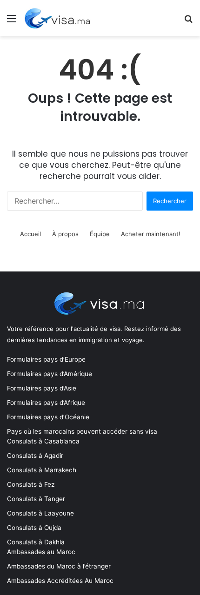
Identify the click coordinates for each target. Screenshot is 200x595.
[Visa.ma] (58, 18)
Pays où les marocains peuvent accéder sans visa (82, 431)
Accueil (30, 234)
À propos (65, 234)
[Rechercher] (188, 21)
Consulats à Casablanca (43, 441)
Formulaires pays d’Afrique (46, 402)
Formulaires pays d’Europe (46, 359)
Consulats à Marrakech (41, 470)
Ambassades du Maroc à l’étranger (59, 566)
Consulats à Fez (30, 484)
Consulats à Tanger (36, 498)
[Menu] (11, 21)
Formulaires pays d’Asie (41, 388)
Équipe (100, 234)
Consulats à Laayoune (40, 513)
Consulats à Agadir (35, 455)
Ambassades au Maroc (41, 551)
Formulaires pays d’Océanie (48, 417)
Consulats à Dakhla (36, 542)
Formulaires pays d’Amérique (49, 373)
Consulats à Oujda (34, 527)
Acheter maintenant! (150, 234)
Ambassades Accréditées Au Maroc (60, 580)
